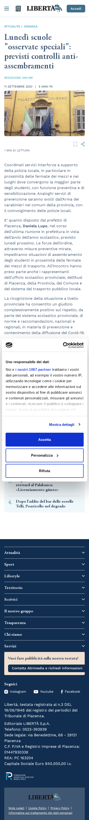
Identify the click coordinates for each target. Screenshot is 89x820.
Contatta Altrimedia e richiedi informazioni (47, 668)
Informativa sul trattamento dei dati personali (40, 812)
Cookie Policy (37, 808)
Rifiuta (44, 471)
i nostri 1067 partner (33, 369)
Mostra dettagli (62, 424)
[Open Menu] (6, 8)
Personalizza (42, 455)
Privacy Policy (60, 808)
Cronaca (30, 26)
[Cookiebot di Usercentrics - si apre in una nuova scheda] (63, 345)
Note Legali (16, 808)
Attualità (12, 26)
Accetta (44, 440)
